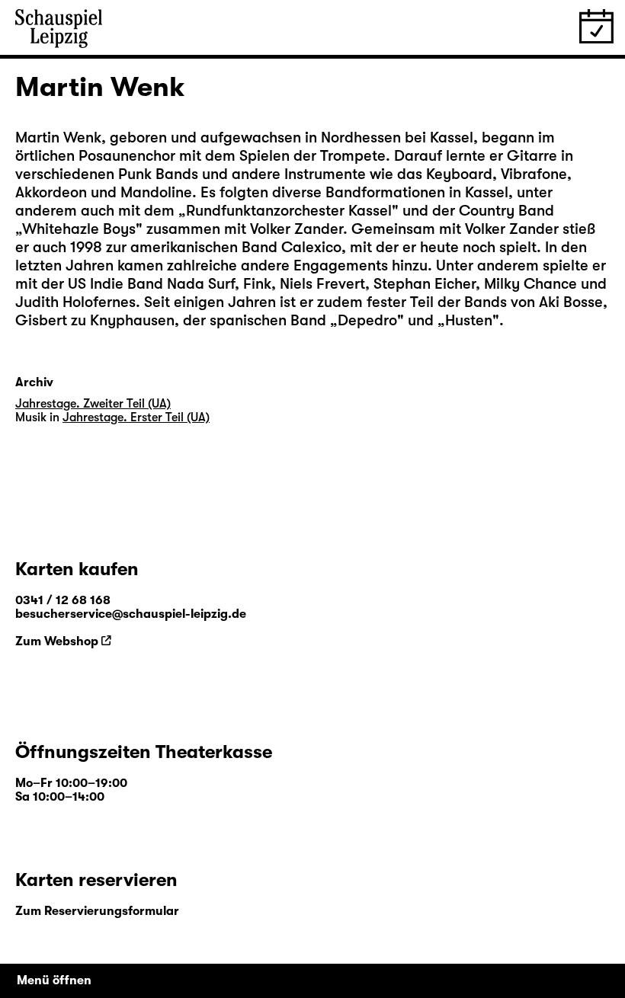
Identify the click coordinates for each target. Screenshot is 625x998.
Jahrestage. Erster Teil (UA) (136, 417)
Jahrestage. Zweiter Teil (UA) (93, 404)
